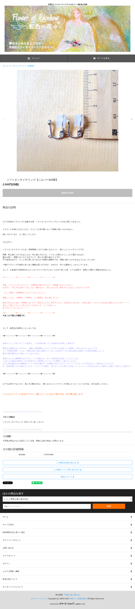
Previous (3, 119)
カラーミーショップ (39, 599)
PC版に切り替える (72, 595)
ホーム (5, 66)
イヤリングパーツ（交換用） (23, 66)
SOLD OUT (67, 193)
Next (132, 119)
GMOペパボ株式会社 (78, 599)
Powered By (54, 604)
